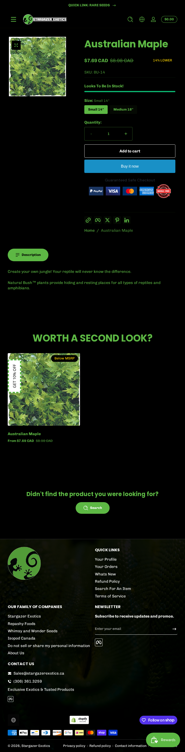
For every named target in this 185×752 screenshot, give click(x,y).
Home (89, 230)
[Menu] (13, 19)
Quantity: (93, 122)
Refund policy (100, 746)
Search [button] (96, 508)
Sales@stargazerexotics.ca (38, 673)
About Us (16, 653)
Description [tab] (31, 255)
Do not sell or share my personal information (49, 645)
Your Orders (106, 566)
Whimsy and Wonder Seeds (33, 631)
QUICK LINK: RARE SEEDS (89, 5)
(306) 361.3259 (27, 681)
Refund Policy (107, 581)
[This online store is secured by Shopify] (79, 720)
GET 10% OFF (14, 376)
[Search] (130, 19)
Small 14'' (96, 109)
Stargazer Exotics (24, 616)
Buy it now (130, 166)
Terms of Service (110, 596)
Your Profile (106, 559)
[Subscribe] (172, 629)
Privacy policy (74, 746)
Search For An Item (113, 588)
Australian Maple (117, 230)
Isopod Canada (21, 638)
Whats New (105, 574)
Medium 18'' (123, 109)
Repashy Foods (21, 623)
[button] (130, 19)
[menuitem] (136, 559)
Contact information (130, 746)
